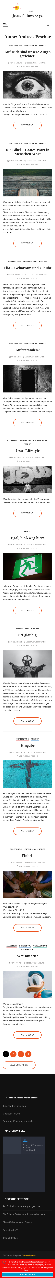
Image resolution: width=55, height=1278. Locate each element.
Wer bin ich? (27, 956)
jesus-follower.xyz (27, 15)
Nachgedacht (40, 441)
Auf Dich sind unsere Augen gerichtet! (27, 54)
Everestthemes (28, 1255)
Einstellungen (27, 1274)
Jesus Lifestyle (28, 451)
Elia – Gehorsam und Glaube (28, 268)
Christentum (30, 45)
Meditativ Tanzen (11, 1114)
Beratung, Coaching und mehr (18, 1121)
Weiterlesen (27, 125)
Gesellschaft (30, 261)
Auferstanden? (27, 350)
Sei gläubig (27, 635)
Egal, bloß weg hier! (27, 538)
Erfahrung (30, 849)
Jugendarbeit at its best (14, 1106)
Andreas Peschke (30, 66)
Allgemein (12, 441)
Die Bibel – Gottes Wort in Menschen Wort (27, 152)
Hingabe (28, 745)
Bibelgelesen (15, 45)
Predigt (42, 45)
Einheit (28, 856)
